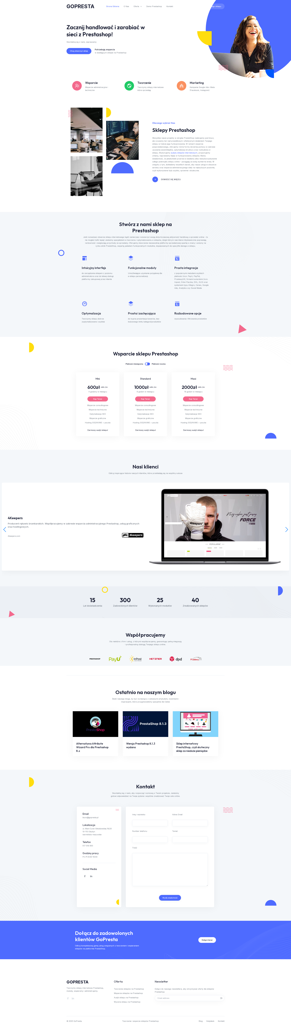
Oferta (136, 6)
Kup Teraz (97, 399)
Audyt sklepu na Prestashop (126, 997)
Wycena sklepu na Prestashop (127, 1002)
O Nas (126, 6)
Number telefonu (139, 831)
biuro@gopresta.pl (90, 817)
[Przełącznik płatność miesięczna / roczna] (147, 364)
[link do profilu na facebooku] (85, 876)
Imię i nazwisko (138, 814)
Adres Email (177, 814)
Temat (175, 831)
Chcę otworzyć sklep (79, 51)
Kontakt (169, 6)
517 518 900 (88, 846)
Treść (134, 848)
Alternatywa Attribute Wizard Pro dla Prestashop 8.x (92, 747)
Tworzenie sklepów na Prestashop (129, 989)
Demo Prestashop (154, 6)
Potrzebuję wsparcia (105, 49)
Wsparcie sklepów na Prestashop (128, 993)
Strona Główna (112, 6)
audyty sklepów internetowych (184, 153)
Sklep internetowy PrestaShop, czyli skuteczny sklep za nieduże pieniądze (192, 747)
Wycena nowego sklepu (210, 6)
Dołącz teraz (207, 940)
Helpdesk (210, 1021)
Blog (201, 1021)
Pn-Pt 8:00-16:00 (90, 857)
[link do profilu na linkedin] (91, 876)
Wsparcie (190, 6)
